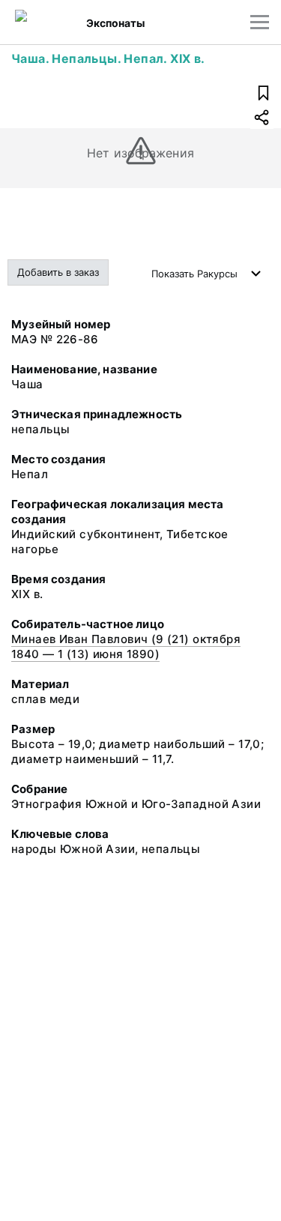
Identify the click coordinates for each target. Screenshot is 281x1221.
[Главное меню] (260, 22)
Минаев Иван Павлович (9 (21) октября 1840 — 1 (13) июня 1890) (126, 646)
